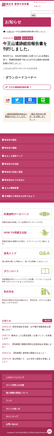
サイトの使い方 (13, 409)
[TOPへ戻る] (49, 431)
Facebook (31, 102)
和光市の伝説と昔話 (14, 172)
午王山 (18, 38)
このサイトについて (15, 377)
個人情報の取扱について (17, 393)
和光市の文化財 (12, 164)
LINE (43, 102)
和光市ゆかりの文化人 (15, 180)
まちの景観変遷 (12, 188)
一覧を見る (47, 320)
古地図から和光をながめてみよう (20, 196)
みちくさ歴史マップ (14, 156)
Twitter (17, 102)
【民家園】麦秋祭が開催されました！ (24, 353)
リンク (9, 400)
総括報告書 (28, 38)
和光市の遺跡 (11, 148)
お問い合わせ (12, 424)
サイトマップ (40, 3)
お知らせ (10, 31)
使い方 (38, 6)
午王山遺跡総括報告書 (19, 87)
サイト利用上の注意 (15, 385)
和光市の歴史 (11, 140)
